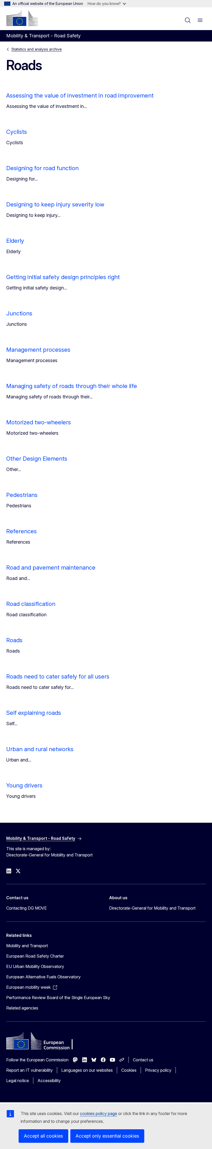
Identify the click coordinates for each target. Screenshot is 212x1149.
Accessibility (49, 1080)
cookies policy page (98, 1113)
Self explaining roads (33, 712)
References (21, 531)
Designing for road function (42, 168)
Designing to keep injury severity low (55, 204)
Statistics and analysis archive (36, 49)
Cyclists (16, 131)
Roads (14, 640)
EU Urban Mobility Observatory (35, 966)
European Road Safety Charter (35, 956)
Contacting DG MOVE (26, 908)
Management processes (38, 349)
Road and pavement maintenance (50, 567)
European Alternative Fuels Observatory (43, 976)
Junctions (19, 313)
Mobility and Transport (27, 945)
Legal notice (17, 1080)
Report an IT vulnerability (29, 1070)
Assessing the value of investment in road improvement (80, 95)
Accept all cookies (43, 1136)
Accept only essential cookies (107, 1136)
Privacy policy (158, 1070)
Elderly (15, 240)
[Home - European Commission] (22, 18)
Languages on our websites (87, 1070)
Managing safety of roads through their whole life (71, 386)
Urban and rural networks (39, 749)
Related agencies (22, 1007)
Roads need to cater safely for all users (57, 676)
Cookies (129, 1070)
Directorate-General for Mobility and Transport (152, 908)
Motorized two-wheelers (38, 422)
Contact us (143, 1059)
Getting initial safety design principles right (63, 277)
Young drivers (24, 785)
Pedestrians (21, 495)
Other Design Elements (36, 458)
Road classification (30, 603)
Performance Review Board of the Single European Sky (58, 997)
